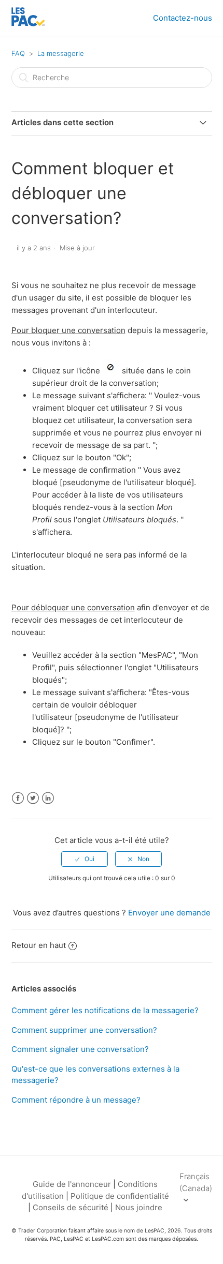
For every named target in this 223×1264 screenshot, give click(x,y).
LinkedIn (47, 798)
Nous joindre (138, 1207)
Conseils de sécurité (70, 1207)
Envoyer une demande (169, 912)
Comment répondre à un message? (76, 1100)
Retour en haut (38, 945)
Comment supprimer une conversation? (84, 1030)
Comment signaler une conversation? (80, 1049)
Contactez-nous (182, 18)
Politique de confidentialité (120, 1196)
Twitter (32, 798)
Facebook (17, 798)
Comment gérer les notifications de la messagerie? (105, 1010)
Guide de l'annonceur (72, 1184)
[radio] (84, 859)
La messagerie (60, 53)
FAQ (18, 53)
